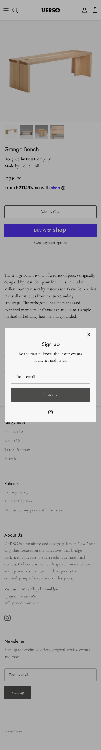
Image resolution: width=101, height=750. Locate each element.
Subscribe (50, 395)
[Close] (89, 334)
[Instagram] (50, 412)
